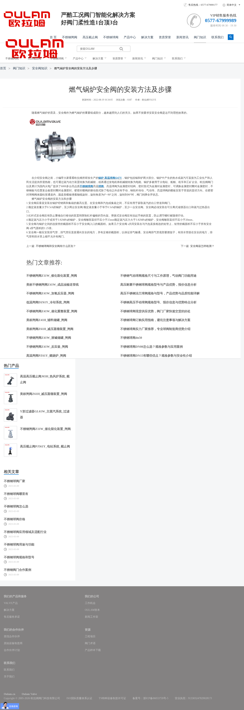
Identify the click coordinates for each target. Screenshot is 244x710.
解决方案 (147, 37)
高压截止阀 (90, 37)
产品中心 (130, 37)
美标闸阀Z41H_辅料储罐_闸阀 (46, 320)
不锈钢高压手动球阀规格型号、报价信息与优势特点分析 (158, 302)
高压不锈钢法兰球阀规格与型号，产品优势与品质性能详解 (160, 293)
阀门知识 (200, 37)
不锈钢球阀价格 (14, 519)
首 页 (53, 37)
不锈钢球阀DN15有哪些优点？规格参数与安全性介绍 (156, 355)
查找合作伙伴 (12, 636)
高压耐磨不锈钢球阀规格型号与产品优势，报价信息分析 (158, 284)
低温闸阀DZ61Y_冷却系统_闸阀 (48, 302)
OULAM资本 (92, 610)
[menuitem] (14, 58)
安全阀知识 (39, 68)
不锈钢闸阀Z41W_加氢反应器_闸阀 (50, 293)
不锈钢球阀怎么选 (16, 506)
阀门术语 (90, 643)
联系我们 (217, 37)
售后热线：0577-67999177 (203, 4)
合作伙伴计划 (12, 650)
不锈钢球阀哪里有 (16, 493)
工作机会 (90, 603)
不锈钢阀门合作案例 (17, 569)
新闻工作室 (91, 616)
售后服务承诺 (12, 616)
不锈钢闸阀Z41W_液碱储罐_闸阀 (48, 337)
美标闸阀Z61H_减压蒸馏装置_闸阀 (49, 329)
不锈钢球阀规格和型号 (19, 557)
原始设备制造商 (13, 643)
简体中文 (232, 4)
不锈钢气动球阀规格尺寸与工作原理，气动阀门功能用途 (158, 275)
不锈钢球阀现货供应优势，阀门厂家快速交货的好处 (155, 311)
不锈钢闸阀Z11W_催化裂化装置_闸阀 (51, 275)
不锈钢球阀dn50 (131, 337)
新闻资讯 (182, 37)
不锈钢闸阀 (69, 37)
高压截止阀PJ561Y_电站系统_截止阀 (45, 446)
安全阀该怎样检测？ (202, 246)
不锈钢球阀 (110, 37)
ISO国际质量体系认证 (79, 698)
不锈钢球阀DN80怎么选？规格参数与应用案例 (151, 346)
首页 (3, 68)
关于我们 (9, 676)
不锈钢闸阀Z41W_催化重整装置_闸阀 (51, 311)
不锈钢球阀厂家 (14, 481)
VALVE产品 (11, 603)
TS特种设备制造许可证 (112, 698)
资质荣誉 (165, 37)
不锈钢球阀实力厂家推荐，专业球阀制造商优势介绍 (155, 329)
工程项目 (90, 636)
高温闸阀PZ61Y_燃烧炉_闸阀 (46, 355)
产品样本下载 (93, 650)
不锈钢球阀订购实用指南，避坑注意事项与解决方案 (155, 320)
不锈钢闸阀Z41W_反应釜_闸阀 (47, 346)
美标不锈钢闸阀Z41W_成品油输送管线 (52, 284)
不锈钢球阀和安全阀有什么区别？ (56, 246)
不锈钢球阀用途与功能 (19, 544)
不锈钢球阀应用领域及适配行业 (25, 531)
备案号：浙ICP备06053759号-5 (150, 698)
